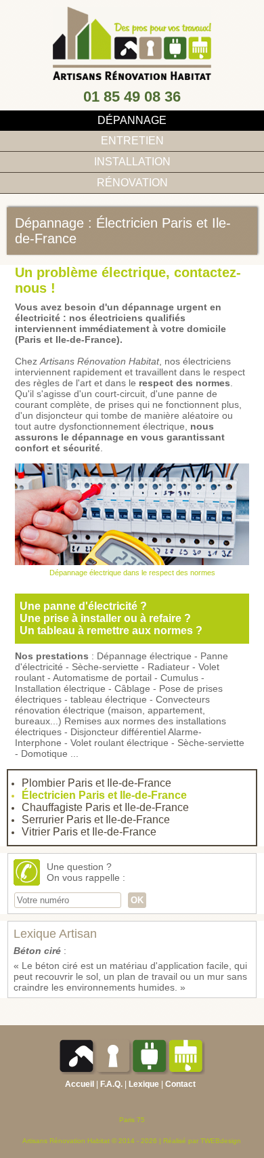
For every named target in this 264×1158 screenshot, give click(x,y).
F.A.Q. (111, 1084)
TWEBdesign (220, 1140)
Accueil (79, 1084)
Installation (132, 161)
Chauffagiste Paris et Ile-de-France (105, 807)
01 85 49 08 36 (132, 96)
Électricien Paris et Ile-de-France (104, 795)
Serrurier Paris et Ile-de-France (96, 819)
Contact (180, 1084)
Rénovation (132, 182)
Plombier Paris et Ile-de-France (96, 783)
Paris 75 (132, 1119)
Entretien (132, 140)
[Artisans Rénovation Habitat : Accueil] (132, 76)
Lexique (144, 1084)
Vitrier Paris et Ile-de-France (89, 832)
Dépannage (132, 120)
